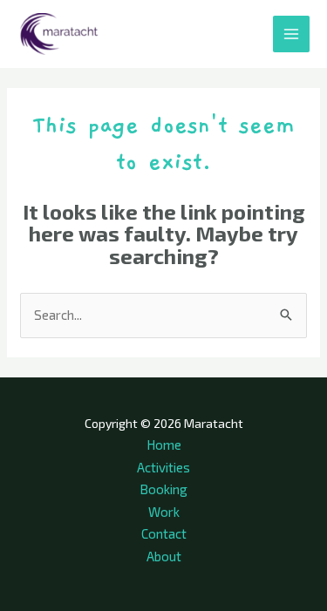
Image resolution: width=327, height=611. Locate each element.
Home (163, 444)
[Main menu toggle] (291, 34)
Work (164, 511)
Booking (163, 489)
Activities (163, 467)
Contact (164, 533)
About (163, 556)
